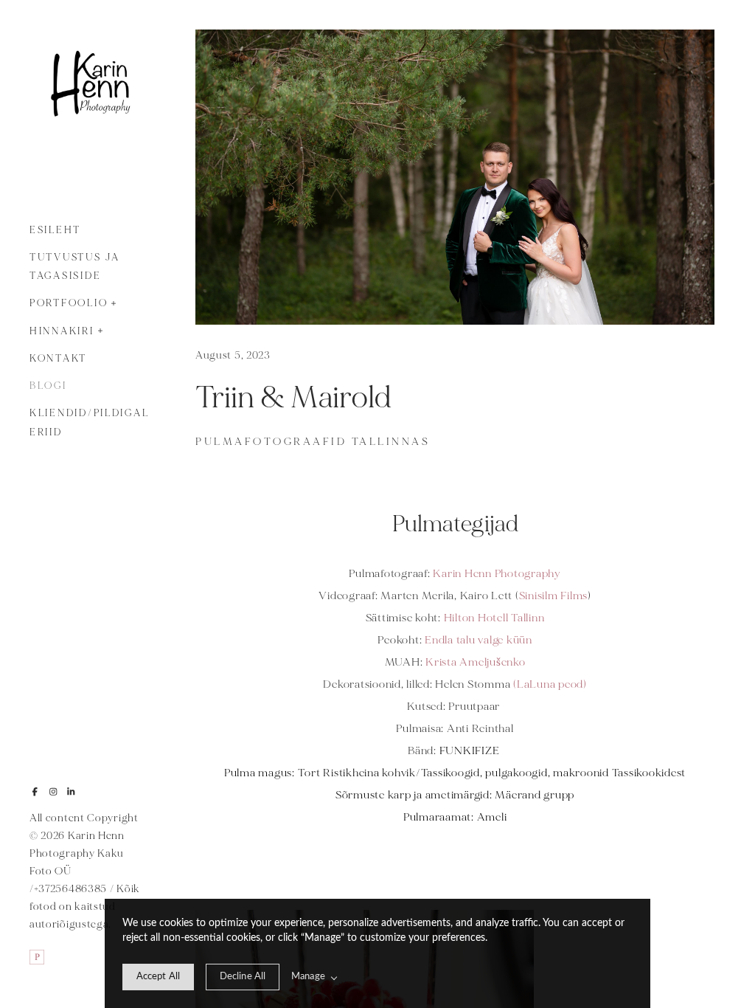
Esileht (55, 230)
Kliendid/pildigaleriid (89, 422)
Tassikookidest (649, 773)
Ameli (492, 817)
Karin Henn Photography (496, 574)
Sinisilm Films (553, 596)
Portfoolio (68, 303)
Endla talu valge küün (478, 640)
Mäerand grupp (534, 795)
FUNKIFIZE (471, 751)
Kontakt (58, 359)
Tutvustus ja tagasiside (74, 267)
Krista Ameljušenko (475, 662)
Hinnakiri (61, 331)
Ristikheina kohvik (369, 773)
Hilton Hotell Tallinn (494, 618)
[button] (114, 301)
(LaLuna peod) (550, 684)
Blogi (48, 386)
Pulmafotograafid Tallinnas (312, 441)
